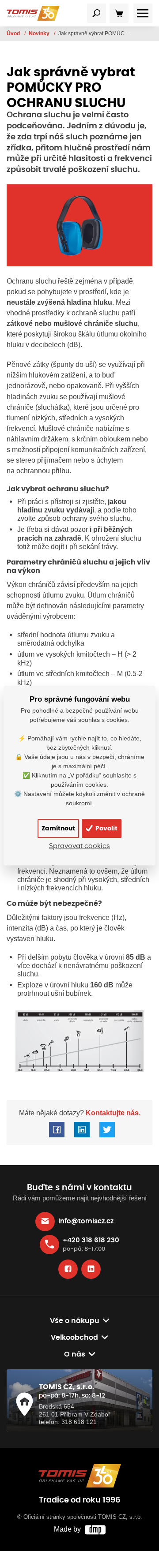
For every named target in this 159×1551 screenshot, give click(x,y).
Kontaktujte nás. (112, 1113)
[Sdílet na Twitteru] (107, 1129)
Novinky (40, 33)
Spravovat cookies (79, 846)
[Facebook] (68, 1269)
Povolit (105, 828)
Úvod (14, 33)
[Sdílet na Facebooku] (56, 1129)
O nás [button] (74, 1354)
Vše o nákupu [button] (74, 1320)
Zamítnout (58, 828)
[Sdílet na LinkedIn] (82, 1129)
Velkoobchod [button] (74, 1337)
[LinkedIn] (91, 1269)
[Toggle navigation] (96, 13)
